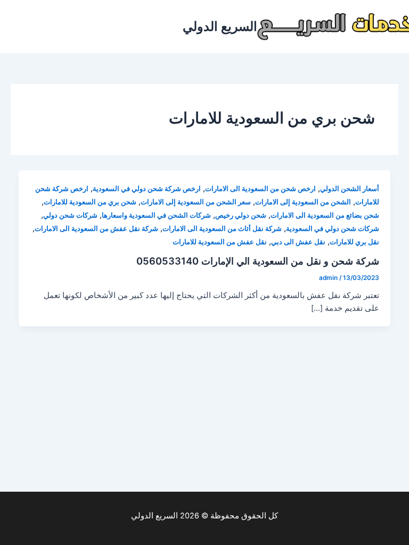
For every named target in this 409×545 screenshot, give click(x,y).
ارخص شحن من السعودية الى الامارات (260, 189)
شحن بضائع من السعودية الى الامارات (325, 215)
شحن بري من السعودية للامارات (90, 202)
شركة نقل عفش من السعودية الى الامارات (96, 229)
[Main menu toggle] (22, 26)
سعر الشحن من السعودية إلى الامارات (196, 202)
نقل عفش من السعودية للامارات (220, 242)
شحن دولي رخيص (240, 215)
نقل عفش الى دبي (298, 242)
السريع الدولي (220, 26)
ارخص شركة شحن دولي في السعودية (147, 189)
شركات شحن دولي (70, 215)
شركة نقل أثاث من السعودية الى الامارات (222, 229)
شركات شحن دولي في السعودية (332, 229)
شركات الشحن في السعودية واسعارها (156, 215)
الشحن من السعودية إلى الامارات (303, 202)
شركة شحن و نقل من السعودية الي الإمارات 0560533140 (257, 261)
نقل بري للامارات (354, 242)
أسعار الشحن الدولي (349, 189)
